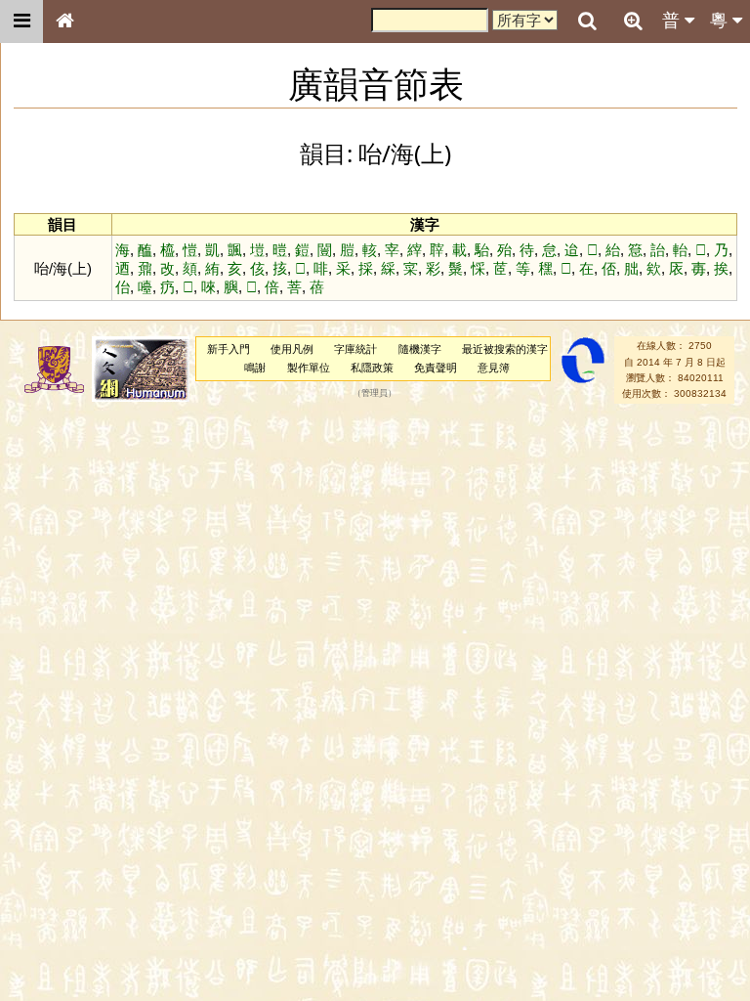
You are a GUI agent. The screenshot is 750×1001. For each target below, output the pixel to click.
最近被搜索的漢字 (505, 349)
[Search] (586, 21)
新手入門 (228, 349)
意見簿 (494, 367)
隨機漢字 (419, 349)
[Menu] (21, 21)
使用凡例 (292, 349)
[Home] (64, 21)
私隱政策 (372, 367)
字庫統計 (355, 349)
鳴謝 (255, 367)
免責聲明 (435, 367)
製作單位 (308, 367)
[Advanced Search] (632, 20)
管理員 (374, 394)
